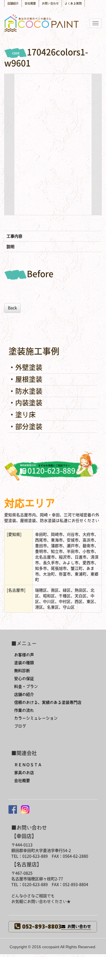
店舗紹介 (13, 3)
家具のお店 (24, 773)
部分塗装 (28, 426)
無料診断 (22, 671)
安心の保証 (24, 679)
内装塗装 (28, 402)
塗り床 (25, 414)
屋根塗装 (28, 379)
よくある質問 (73, 3)
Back (12, 308)
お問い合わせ (50, 3)
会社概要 (30, 3)
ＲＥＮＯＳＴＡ (28, 765)
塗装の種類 (24, 663)
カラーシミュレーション (36, 718)
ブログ (20, 726)
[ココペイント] (53, 9)
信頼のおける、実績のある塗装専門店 (47, 702)
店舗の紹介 (24, 694)
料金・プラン (26, 687)
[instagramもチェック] (25, 809)
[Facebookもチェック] (12, 809)
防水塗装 (28, 391)
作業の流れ (24, 710)
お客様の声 (24, 655)
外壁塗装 (28, 367)
